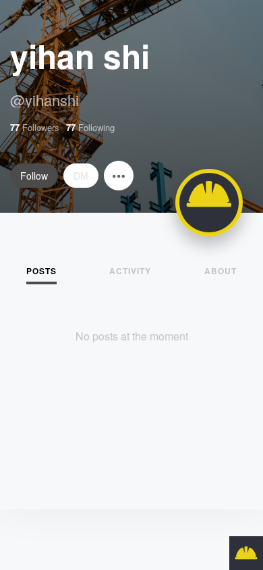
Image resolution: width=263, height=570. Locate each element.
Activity (130, 271)
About (220, 271)
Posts (41, 271)
